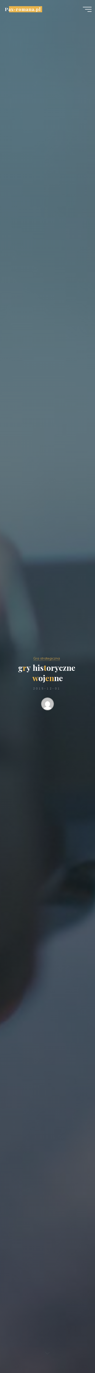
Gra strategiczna (46, 658)
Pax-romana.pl (22, 9)
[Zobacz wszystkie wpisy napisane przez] (47, 705)
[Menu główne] (87, 9)
